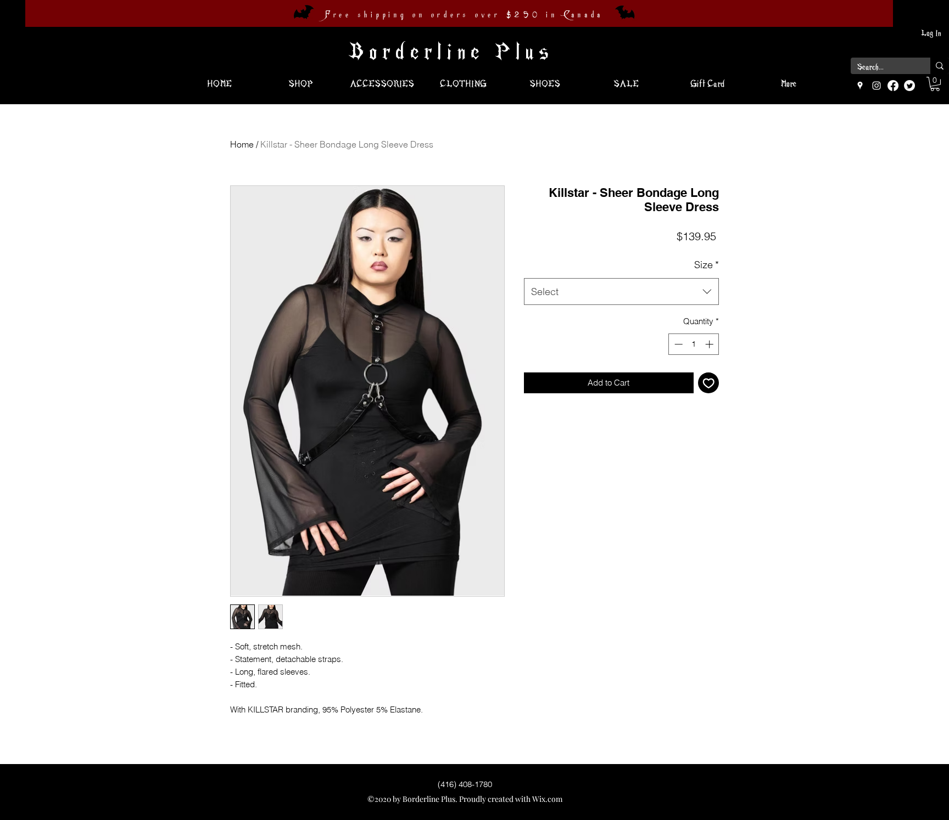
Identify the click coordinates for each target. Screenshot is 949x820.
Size (706, 264)
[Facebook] (892, 85)
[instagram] (876, 85)
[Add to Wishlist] (708, 383)
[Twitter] (909, 85)
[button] (935, 84)
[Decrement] (677, 344)
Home (242, 144)
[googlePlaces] (860, 85)
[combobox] (621, 292)
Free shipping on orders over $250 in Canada (464, 15)
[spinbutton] (694, 344)
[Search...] (939, 66)
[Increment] (710, 344)
